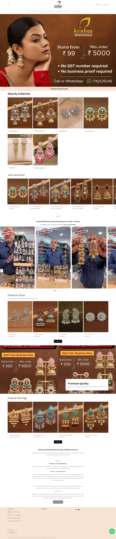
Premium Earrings (39, 131)
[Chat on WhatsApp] (112, 531)
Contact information (51, 537)
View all (58, 216)
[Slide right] (60, 213)
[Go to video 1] (55, 290)
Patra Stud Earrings (13, 334)
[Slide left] (55, 213)
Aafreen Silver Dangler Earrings (36, 206)
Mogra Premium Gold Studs (14, 206)
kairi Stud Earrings (63, 334)
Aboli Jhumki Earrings (38, 334)
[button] (9, 4)
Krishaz (11, 537)
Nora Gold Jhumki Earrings (98, 206)
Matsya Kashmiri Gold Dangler (78, 206)
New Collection (89, 131)
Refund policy (23, 537)
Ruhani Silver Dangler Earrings (57, 206)
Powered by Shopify (16, 537)
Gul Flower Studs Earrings (90, 334)
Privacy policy (30, 537)
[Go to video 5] (61, 290)
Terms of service (36, 537)
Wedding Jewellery (39, 168)
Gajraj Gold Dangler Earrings (14, 435)
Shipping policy (43, 537)
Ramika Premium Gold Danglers (91, 435)
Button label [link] (58, 502)
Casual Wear (63, 131)
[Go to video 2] (56, 290)
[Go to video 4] (59, 290)
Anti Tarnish (12, 168)
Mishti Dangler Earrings (39, 435)
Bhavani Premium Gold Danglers (66, 435)
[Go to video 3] (58, 290)
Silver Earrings (13, 131)
